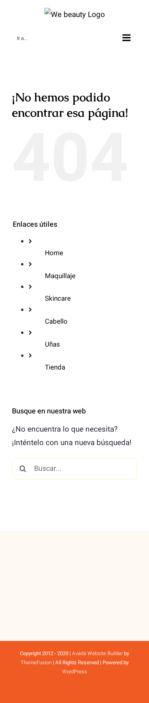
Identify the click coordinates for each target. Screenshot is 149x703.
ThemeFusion (36, 662)
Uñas (52, 344)
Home (54, 253)
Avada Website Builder (97, 653)
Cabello (56, 321)
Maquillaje (60, 276)
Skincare (58, 298)
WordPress (74, 671)
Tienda (55, 367)
